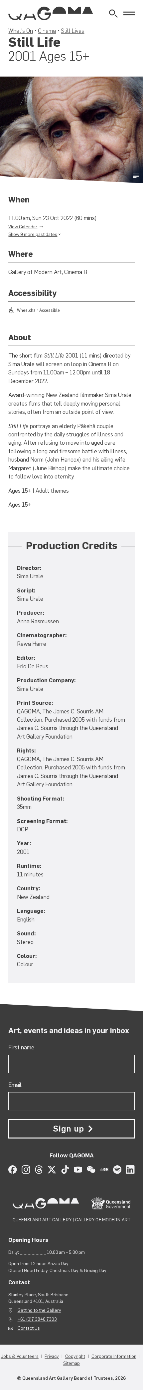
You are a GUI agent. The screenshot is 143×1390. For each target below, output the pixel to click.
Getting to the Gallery (39, 1310)
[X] (52, 1169)
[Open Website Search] (113, 13)
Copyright (75, 1356)
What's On (20, 31)
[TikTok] (65, 1169)
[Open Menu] (129, 13)
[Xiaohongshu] (104, 1169)
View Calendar (22, 226)
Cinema (47, 31)
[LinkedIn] (130, 1169)
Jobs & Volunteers (20, 1356)
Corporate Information (113, 1356)
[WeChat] (91, 1169)
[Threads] (39, 1169)
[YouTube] (78, 1169)
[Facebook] (12, 1169)
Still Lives (72, 31)
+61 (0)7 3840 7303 (37, 1319)
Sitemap (71, 1363)
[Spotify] (117, 1169)
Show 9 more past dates (32, 234)
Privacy (52, 1356)
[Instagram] (26, 1169)
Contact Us (29, 1328)
